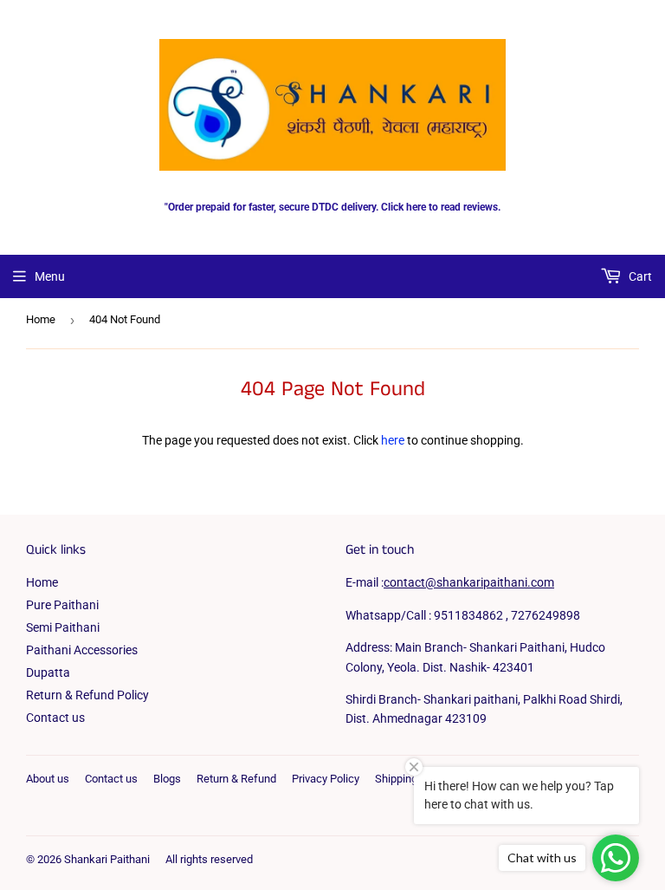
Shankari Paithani (107, 859)
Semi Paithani (63, 627)
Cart (639, 276)
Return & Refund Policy (87, 695)
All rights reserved (209, 859)
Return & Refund (236, 778)
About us (47, 778)
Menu (50, 276)
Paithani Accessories (82, 650)
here (392, 440)
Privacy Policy (325, 778)
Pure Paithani (62, 605)
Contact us (55, 717)
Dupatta (48, 672)
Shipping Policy (412, 778)
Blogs (167, 778)
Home (40, 319)
